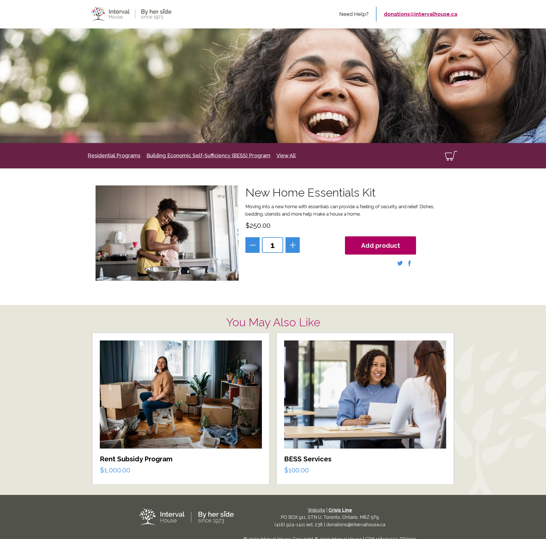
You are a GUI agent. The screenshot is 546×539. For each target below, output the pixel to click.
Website (316, 510)
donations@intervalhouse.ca (420, 14)
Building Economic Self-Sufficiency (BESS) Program (208, 155)
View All (286, 155)
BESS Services (308, 459)
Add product (380, 245)
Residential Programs (114, 155)
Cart (451, 155)
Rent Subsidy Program (136, 459)
